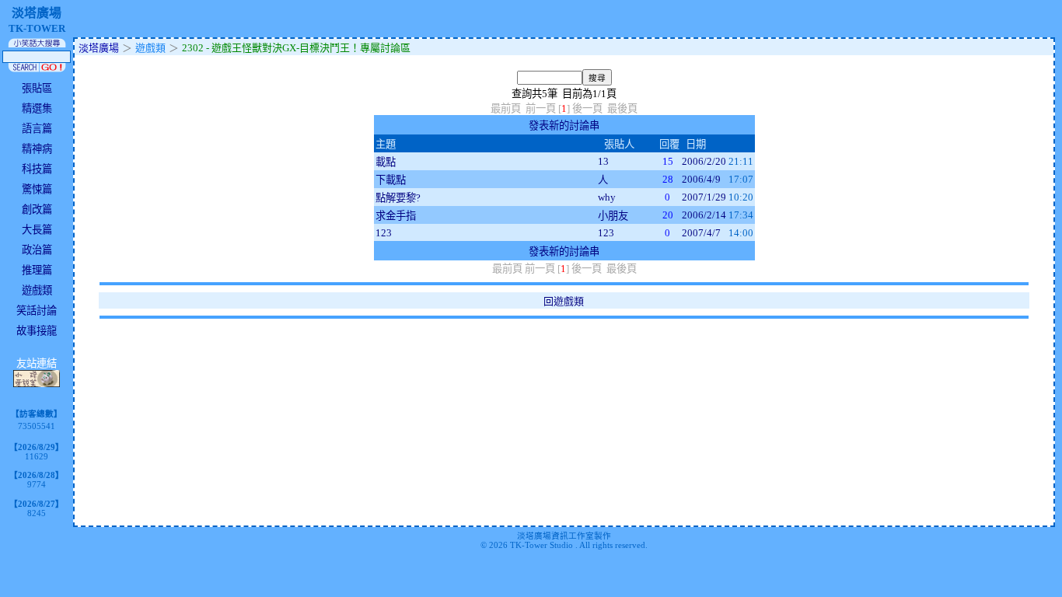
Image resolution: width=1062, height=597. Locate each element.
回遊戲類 (563, 301)
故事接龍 (36, 331)
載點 (386, 162)
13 (603, 161)
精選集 (37, 108)
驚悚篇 (37, 189)
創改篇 (37, 209)
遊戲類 (37, 290)
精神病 (37, 149)
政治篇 (37, 250)
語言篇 (37, 128)
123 (384, 233)
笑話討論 (36, 310)
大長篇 (37, 230)
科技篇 (37, 169)
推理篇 (37, 270)
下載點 (391, 180)
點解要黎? (398, 198)
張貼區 (37, 88)
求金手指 (396, 216)
